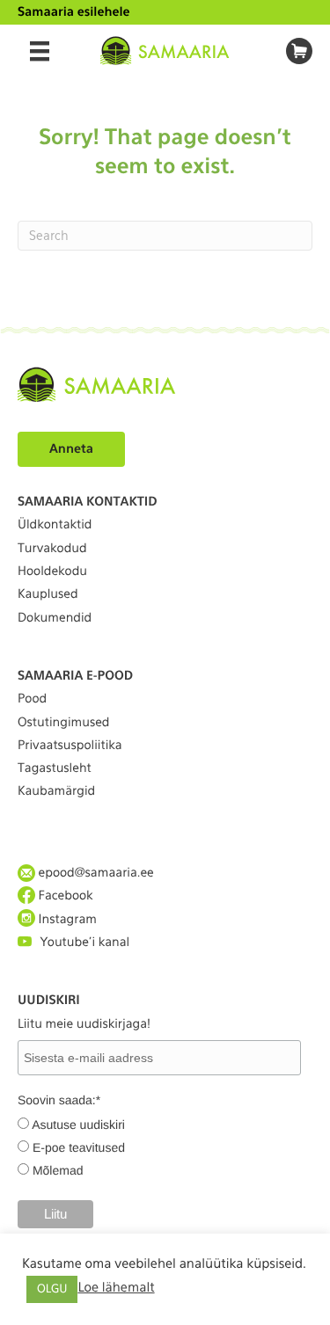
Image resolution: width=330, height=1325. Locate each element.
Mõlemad (58, 1170)
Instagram (66, 920)
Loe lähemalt (115, 1287)
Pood (32, 699)
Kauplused (48, 594)
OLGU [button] (52, 1289)
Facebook (64, 896)
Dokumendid (55, 618)
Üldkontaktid (55, 525)
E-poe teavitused (79, 1147)
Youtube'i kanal (84, 943)
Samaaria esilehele (74, 12)
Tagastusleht (55, 768)
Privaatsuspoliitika (70, 746)
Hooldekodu (52, 571)
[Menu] (40, 51)
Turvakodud (52, 549)
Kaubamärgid (56, 791)
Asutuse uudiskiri (78, 1125)
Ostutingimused (63, 723)
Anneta (71, 449)
